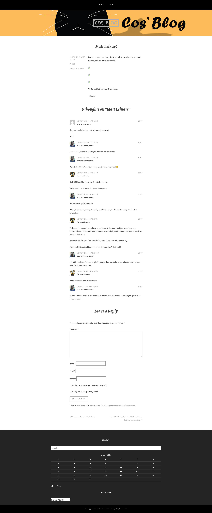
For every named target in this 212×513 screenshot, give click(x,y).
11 (105, 468)
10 (90, 468)
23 (74, 475)
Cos (73, 64)
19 (121, 471)
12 (121, 468)
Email (72, 371)
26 (121, 475)
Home (100, 5)
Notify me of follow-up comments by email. (89, 385)
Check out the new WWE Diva (83, 417)
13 (137, 468)
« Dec (53, 486)
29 (58, 479)
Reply (140, 121)
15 (58, 471)
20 (137, 471)
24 (90, 475)
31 (90, 479)
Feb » (59, 486)
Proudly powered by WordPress (95, 509)
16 (74, 471)
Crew (111, 5)
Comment (74, 329)
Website (73, 378)
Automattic (123, 509)
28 (153, 475)
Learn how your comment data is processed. (118, 406)
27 (137, 475)
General (81, 68)
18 (106, 471)
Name (72, 363)
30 (74, 479)
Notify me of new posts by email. (85, 392)
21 (153, 471)
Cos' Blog (106, 22)
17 (90, 471)
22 (58, 475)
